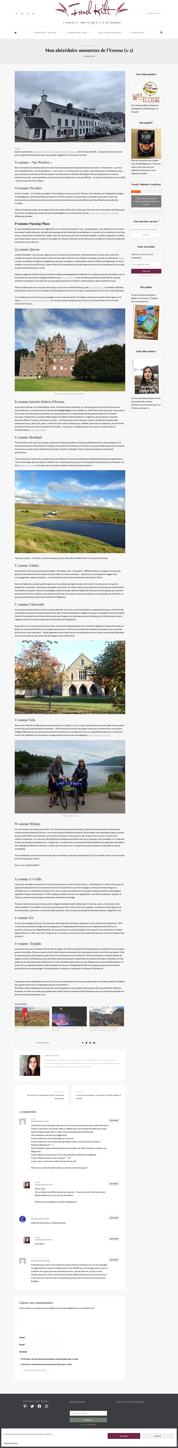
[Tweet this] (86, 1043)
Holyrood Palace (96, 287)
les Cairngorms (68, 277)
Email (22, 1344)
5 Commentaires (42, 1043)
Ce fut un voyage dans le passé (102, 213)
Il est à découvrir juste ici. (99, 735)
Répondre (114, 1120)
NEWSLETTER (153, 13)
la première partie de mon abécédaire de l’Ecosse (54, 151)
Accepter (124, 1436)
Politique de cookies (10, 1443)
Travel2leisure (38, 1258)
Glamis (121, 258)
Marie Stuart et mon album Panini (34, 300)
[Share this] (82, 1043)
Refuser (157, 1436)
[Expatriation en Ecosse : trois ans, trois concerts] (69, 1016)
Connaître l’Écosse (44, 33)
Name (22, 1337)
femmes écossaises (37, 430)
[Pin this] (94, 1043)
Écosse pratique (77, 33)
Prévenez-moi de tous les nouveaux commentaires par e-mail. (49, 1359)
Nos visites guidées (110, 33)
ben (33, 1216)
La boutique (137, 33)
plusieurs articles (26, 465)
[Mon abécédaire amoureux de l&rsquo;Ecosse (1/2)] (32, 1016)
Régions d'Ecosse (89, 46)
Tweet (17, 148)
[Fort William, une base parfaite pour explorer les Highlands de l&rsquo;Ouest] (106, 1016)
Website (23, 1351)
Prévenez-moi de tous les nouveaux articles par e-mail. (46, 1364)
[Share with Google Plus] (90, 1043)
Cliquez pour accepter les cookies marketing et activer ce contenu (146, 201)
